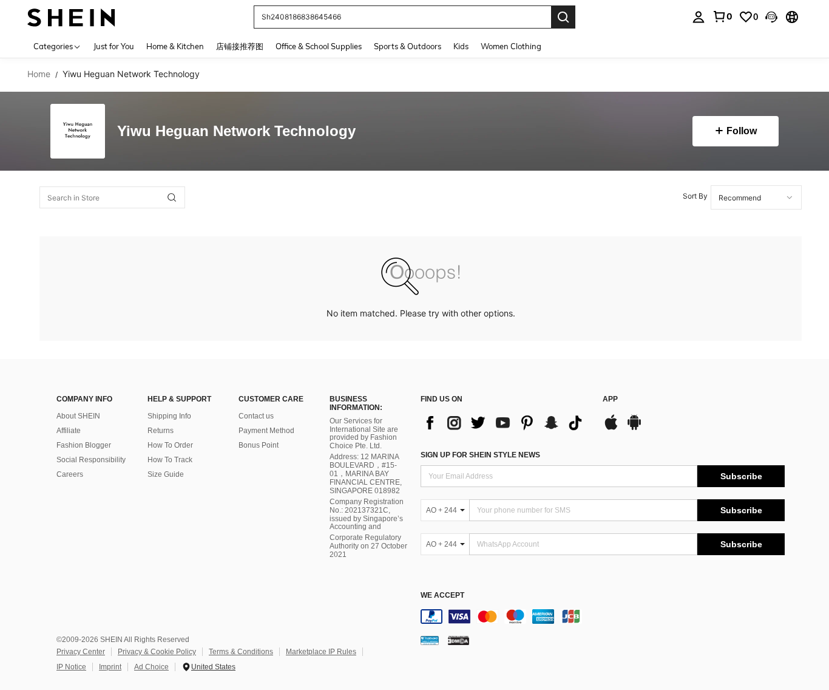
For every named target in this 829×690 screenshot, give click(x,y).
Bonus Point (259, 445)
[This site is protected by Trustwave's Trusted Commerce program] (430, 640)
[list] (505, 423)
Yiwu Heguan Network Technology (236, 131)
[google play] (634, 428)
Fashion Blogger (83, 445)
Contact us (256, 416)
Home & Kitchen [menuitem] (175, 46)
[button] (771, 17)
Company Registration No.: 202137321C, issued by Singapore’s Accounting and (367, 514)
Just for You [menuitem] (113, 46)
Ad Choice (151, 667)
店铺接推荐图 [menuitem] (239, 46)
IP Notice (71, 667)
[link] (722, 16)
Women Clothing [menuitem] (511, 46)
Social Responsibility (91, 460)
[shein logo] (71, 16)
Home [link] (38, 74)
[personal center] (698, 17)
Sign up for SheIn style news (480, 455)
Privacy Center (80, 651)
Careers (69, 474)
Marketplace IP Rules (321, 651)
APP (610, 399)
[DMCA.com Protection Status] (458, 640)
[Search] (563, 17)
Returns (160, 430)
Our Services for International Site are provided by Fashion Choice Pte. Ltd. (364, 434)
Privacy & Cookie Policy (157, 651)
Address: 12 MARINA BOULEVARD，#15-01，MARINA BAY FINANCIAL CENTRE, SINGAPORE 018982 (366, 474)
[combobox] (756, 197)
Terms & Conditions (241, 651)
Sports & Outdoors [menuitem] (407, 46)
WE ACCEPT (442, 595)
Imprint (110, 667)
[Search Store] (171, 197)
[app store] (611, 428)
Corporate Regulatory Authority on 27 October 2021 (368, 546)
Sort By (695, 195)
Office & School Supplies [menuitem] (319, 46)
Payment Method (266, 430)
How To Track (169, 460)
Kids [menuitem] (461, 46)
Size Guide (165, 474)
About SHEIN (78, 416)
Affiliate (68, 430)
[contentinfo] (603, 616)
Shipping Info (169, 416)
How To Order (170, 445)
